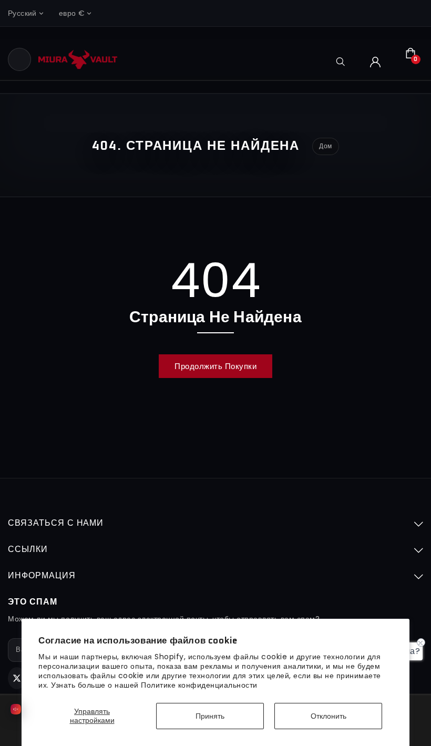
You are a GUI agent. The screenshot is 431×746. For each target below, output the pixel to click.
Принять (210, 716)
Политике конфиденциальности (199, 685)
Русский (22, 13)
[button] (19, 59)
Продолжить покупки (215, 366)
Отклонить (328, 716)
